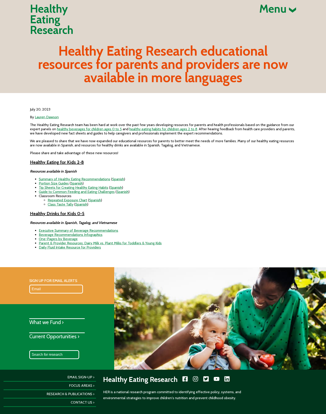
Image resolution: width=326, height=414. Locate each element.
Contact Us (81, 402)
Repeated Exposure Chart (67, 200)
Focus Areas (80, 385)
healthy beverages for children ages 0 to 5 (89, 129)
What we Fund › (46, 322)
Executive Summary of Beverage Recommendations (78, 230)
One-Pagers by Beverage (58, 239)
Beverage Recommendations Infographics (70, 235)
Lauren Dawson (47, 117)
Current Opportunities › (54, 336)
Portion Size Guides (54, 183)
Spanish (118, 179)
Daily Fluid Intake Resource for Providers (70, 247)
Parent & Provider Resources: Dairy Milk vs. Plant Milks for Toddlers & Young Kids (100, 243)
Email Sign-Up (79, 377)
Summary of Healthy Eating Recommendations (74, 179)
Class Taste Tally (60, 204)
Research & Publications (69, 394)
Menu (274, 9)
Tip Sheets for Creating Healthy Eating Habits (73, 187)
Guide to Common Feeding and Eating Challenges (77, 192)
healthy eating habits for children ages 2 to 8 (163, 129)
